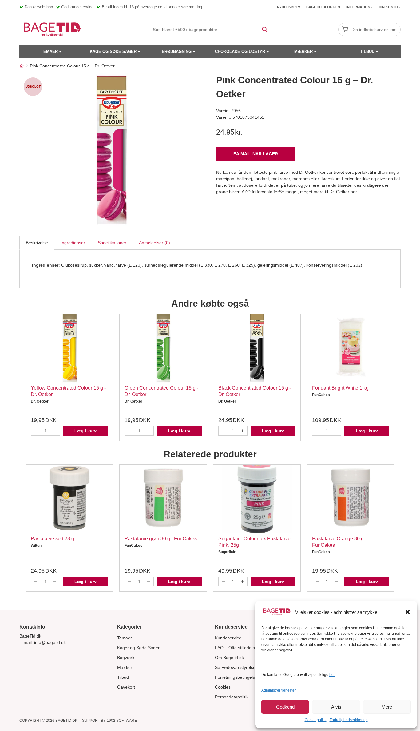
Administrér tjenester (278, 690)
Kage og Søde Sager (113, 51)
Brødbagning (177, 51)
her (332, 675)
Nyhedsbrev (288, 7)
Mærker (303, 51)
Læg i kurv (85, 430)
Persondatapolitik (231, 696)
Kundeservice (228, 637)
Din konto (388, 7)
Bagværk (125, 657)
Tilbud (367, 51)
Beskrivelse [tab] (37, 242)
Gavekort (126, 687)
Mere (387, 706)
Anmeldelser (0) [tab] (154, 242)
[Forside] (21, 66)
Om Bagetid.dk (229, 657)
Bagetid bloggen (323, 7)
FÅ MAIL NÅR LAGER (255, 153)
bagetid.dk (66, 720)
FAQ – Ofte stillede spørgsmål (244, 647)
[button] (408, 612)
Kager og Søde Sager (138, 647)
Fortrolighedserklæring (349, 720)
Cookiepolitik (316, 720)
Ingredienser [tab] (73, 242)
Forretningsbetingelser (237, 677)
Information (358, 7)
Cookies (223, 687)
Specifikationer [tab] (112, 242)
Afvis (336, 706)
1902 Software (122, 720)
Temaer (49, 51)
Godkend (285, 706)
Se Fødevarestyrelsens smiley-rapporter (254, 667)
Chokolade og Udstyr (240, 51)
